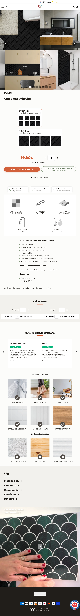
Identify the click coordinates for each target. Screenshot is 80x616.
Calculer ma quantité (41, 178)
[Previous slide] (3, 351)
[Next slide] (76, 351)
